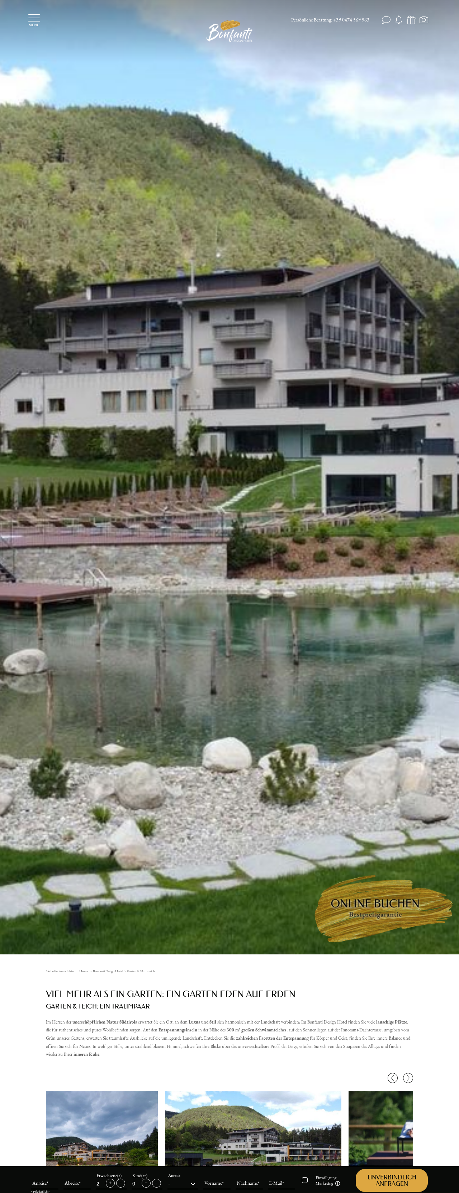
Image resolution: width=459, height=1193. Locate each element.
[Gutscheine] (411, 20)
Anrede (174, 1174)
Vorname (213, 1181)
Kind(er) (139, 1174)
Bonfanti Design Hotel (108, 971)
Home (84, 971)
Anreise (39, 1181)
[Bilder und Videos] (424, 20)
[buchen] (383, 912)
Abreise (72, 1181)
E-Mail (275, 1181)
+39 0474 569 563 (351, 19)
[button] (392, 1179)
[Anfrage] (386, 20)
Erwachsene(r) (109, 1174)
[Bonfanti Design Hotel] (229, 30)
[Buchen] (399, 20)
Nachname (247, 1181)
